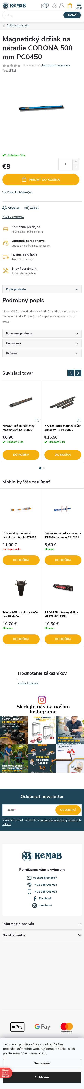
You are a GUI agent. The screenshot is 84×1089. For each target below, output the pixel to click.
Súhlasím (42, 1077)
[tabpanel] (21, 421)
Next (78, 373)
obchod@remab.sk (45, 878)
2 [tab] (44, 468)
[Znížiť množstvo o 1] (75, 167)
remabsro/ (45, 905)
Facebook (45, 899)
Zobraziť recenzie (28, 683)
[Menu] (78, 5)
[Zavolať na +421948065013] (54, 5)
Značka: (13, 217)
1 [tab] (40, 468)
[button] (21, 554)
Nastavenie (42, 1063)
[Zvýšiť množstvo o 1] (75, 161)
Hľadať (72, 15)
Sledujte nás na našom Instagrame (43, 709)
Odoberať (68, 810)
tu (45, 1053)
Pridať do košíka (44, 179)
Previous (70, 373)
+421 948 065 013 (45, 885)
